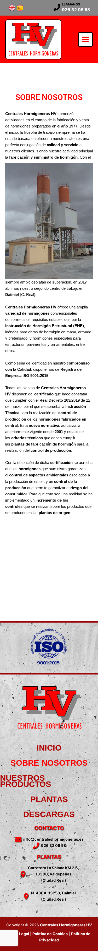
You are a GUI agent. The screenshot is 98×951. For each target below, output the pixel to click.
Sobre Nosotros (49, 762)
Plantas (49, 799)
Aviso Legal (18, 934)
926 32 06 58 (76, 9)
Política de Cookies (50, 934)
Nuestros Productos (25, 781)
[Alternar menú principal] (85, 39)
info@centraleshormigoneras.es (53, 839)
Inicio (49, 747)
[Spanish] (20, 7)
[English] (12, 7)
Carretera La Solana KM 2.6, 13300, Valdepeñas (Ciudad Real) (53, 874)
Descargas (49, 814)
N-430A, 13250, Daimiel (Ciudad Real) (53, 896)
